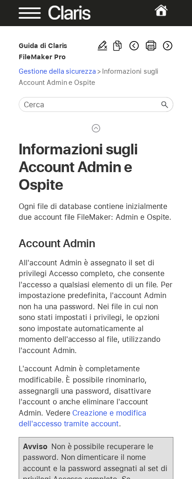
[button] (165, 104)
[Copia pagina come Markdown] (117, 45)
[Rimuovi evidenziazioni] (102, 45)
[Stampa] (151, 45)
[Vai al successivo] (166, 45)
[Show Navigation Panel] (26, 13)
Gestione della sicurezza (57, 71)
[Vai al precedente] (134, 45)
